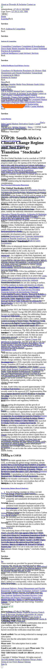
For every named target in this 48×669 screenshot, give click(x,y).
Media (18, 84)
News (30, 127)
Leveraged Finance (39, 99)
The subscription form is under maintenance (22, 649)
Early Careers (26, 91)
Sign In (4, 664)
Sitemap (27, 662)
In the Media (32, 93)
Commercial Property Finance (25, 95)
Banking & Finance (9, 77)
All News (5, 84)
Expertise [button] (5, 19)
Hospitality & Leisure (34, 614)
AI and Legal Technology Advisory (25, 591)
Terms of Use (6, 662)
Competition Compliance (11, 46)
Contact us (31, 4)
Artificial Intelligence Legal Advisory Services (19, 53)
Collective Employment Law (12, 236)
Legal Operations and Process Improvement (21, 596)
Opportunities (37, 91)
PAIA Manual (18, 662)
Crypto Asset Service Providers (27, 289)
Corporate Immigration (34, 236)
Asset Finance (6, 95)
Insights (12, 84)
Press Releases (28, 84)
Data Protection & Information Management (15, 185)
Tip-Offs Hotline (7, 659)
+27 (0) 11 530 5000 (21, 9)
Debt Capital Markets (9, 124)
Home (3, 16)
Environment (6, 243)
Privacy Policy (36, 659)
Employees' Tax (23, 238)
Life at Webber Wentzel (10, 91)
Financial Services (30, 612)
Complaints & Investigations (33, 46)
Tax (2, 561)
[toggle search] (2, 103)
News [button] (3, 82)
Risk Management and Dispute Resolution (23, 71)
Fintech (41, 612)
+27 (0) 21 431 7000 (19, 11)
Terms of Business (22, 659)
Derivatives (40, 97)
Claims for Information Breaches (32, 190)
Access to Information (10, 190)
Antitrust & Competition (15, 29)
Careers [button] (4, 89)
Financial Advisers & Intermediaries (15, 292)
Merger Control (31, 48)
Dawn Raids (6, 48)
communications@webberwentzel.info (17, 632)
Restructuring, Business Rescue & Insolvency (14, 488)
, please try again (15, 648)
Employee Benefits (8, 238)
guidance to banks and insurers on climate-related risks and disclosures (22, 286)
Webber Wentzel (19, 127)
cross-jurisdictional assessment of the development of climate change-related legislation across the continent (24, 278)
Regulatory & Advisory (32, 70)
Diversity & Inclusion (17, 4)
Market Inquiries (18, 48)
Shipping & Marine (7, 528)
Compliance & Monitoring (11, 70)
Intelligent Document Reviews (25, 595)
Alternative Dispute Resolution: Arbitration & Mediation (23, 214)
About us (4, 4)
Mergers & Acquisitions (24, 170)
